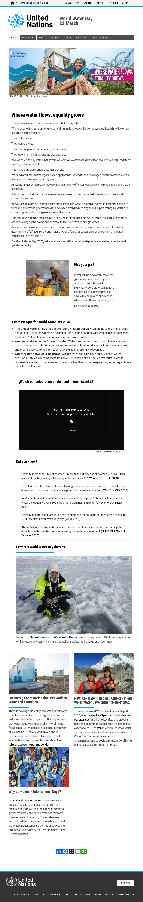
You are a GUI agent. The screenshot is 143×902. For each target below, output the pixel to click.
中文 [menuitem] (77, 3)
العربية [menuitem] (68, 3)
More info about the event (108, 451)
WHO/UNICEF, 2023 (115, 490)
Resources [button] (81, 37)
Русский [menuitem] (113, 3)
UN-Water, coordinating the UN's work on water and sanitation (38, 700)
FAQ (68, 894)
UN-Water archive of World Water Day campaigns (58, 637)
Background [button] (28, 37)
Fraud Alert (82, 894)
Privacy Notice (104, 894)
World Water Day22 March (76, 21)
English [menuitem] (87, 3)
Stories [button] (68, 37)
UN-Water (95, 728)
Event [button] (41, 37)
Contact (39, 894)
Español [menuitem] (126, 3)
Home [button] (14, 37)
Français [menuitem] (100, 3)
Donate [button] (125, 883)
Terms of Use (126, 894)
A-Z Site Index (20, 894)
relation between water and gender (29, 744)
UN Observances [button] (100, 37)
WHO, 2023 (72, 519)
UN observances (18, 834)
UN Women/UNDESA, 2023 (101, 478)
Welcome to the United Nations (31, 3)
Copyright (55, 894)
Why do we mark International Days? (35, 791)
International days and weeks (26, 800)
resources (92, 305)
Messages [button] (54, 37)
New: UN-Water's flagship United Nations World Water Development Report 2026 (103, 700)
